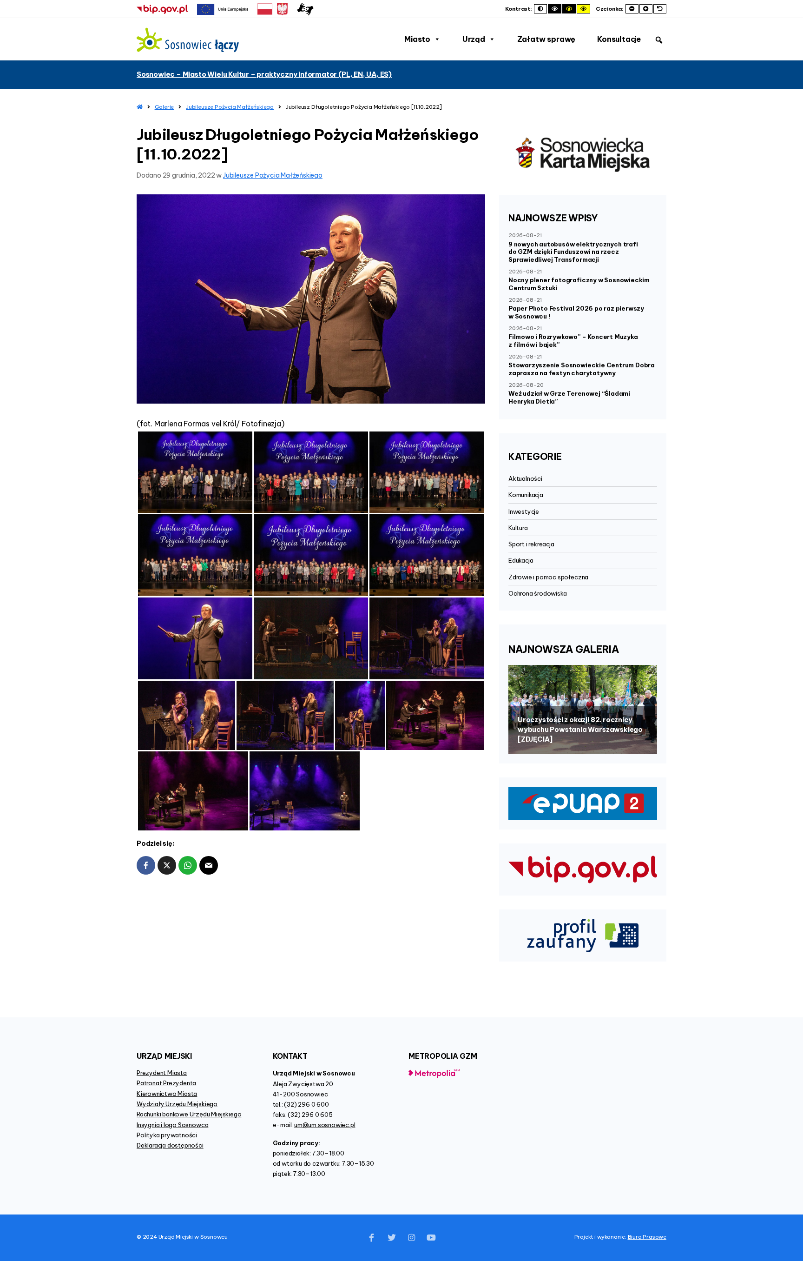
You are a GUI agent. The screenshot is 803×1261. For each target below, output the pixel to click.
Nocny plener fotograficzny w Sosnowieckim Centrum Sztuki (579, 284)
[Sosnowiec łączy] (188, 40)
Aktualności (525, 478)
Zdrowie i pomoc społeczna (548, 577)
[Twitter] (392, 1238)
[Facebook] (372, 1238)
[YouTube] (431, 1238)
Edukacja (520, 560)
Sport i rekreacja (531, 544)
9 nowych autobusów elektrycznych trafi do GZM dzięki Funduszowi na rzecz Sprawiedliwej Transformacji (573, 252)
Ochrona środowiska (537, 593)
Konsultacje (619, 39)
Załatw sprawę (546, 39)
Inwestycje (523, 511)
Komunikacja (525, 494)
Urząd (473, 39)
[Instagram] (411, 1238)
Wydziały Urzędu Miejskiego (177, 1104)
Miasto (417, 39)
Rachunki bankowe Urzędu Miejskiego (189, 1114)
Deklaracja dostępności (170, 1145)
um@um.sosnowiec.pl (324, 1124)
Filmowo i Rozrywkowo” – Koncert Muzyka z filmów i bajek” (573, 340)
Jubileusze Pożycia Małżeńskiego (230, 106)
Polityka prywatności (167, 1135)
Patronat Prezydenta (166, 1083)
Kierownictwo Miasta (167, 1093)
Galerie (164, 106)
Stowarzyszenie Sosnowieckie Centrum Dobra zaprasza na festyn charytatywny (581, 369)
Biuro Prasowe (647, 1236)
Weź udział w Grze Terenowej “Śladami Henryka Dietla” (569, 397)
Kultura (518, 527)
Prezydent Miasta (162, 1072)
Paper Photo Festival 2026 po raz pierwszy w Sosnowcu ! (576, 312)
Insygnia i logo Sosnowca (172, 1124)
